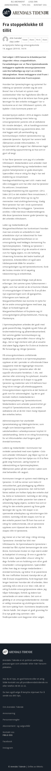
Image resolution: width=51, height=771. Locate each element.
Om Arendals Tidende (13, 707)
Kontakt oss (8, 732)
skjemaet (35, 692)
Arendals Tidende (18, 767)
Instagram (8, 748)
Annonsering (9, 713)
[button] (46, 12)
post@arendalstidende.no (35, 682)
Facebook (7, 741)
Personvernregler (11, 719)
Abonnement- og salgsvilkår (16, 726)
